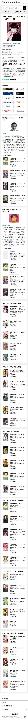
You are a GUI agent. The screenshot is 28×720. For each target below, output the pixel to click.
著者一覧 (4, 702)
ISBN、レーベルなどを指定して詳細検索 (15, 12)
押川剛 (4, 43)
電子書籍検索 (5, 698)
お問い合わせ (5, 709)
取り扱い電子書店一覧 (7, 706)
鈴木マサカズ (13, 43)
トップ (3, 695)
